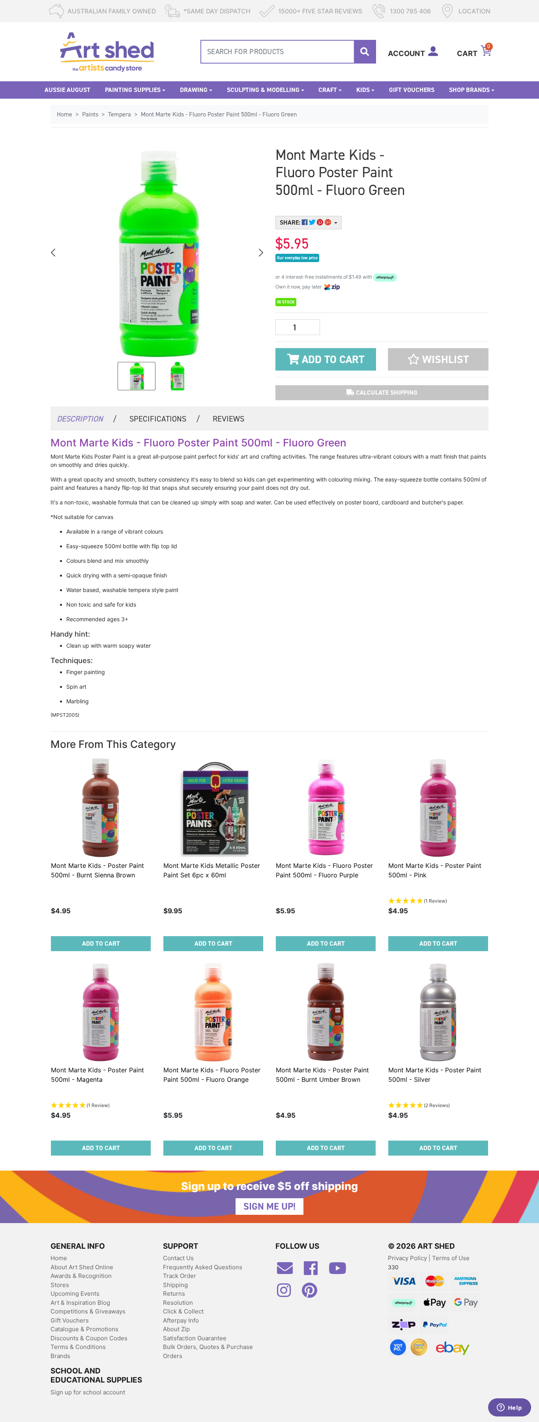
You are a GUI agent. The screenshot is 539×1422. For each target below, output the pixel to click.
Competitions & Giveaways (88, 1311)
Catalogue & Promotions (84, 1329)
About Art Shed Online (82, 1267)
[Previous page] (54, 253)
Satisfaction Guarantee (194, 1338)
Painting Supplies (133, 90)
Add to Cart (331, 359)
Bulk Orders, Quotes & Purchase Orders (208, 1351)
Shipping (175, 1285)
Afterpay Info (181, 1320)
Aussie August (67, 90)
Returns (174, 1293)
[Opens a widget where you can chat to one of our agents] (509, 1408)
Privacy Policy (408, 1258)
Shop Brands (469, 90)
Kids (363, 90)
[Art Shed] (107, 51)
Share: (291, 222)
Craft (327, 90)
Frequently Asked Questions (202, 1267)
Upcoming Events (75, 1293)
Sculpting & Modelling (263, 90)
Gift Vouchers (411, 90)
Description (87, 419)
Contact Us (178, 1258)
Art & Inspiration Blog (80, 1302)
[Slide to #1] (136, 376)
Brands (60, 1356)
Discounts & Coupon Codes (89, 1338)
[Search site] (364, 52)
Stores (60, 1285)
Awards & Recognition (81, 1276)
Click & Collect (183, 1311)
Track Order (179, 1276)
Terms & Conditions (78, 1347)
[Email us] (289, 1271)
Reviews (228, 419)
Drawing (194, 90)
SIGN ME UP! (269, 1206)
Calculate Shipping (385, 392)
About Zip (176, 1329)
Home (59, 1258)
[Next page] (260, 253)
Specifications (164, 419)
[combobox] (288, 52)
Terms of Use (451, 1258)
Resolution (178, 1302)
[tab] (87, 418)
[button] (438, 359)
